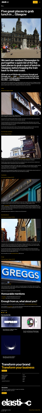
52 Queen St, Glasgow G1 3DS (7, 90)
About (24, 378)
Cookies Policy (37, 409)
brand (12, 76)
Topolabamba (3, 175)
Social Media (10, 306)
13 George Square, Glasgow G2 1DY (8, 259)
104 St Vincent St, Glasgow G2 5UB (8, 217)
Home (24, 374)
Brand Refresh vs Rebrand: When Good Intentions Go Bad (10, 330)
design (18, 76)
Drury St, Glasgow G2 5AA (6, 134)
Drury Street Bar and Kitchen (6, 131)
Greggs (2, 256)
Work (24, 379)
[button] (39, 2)
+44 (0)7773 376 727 (6, 381)
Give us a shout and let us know (31, 304)
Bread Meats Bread (5, 214)
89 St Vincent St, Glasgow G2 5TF (7, 177)
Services (24, 376)
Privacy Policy (31, 409)
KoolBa (3, 298)
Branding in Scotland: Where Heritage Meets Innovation (9, 357)
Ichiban (2, 88)
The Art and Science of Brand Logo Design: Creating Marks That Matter (31, 331)
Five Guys (4, 296)
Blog (2, 6)
